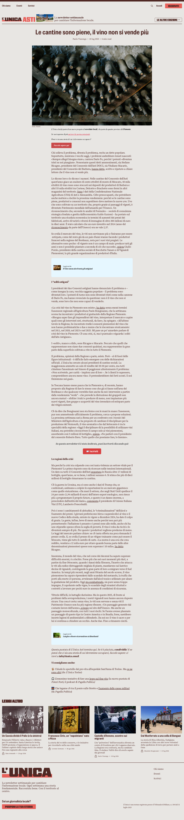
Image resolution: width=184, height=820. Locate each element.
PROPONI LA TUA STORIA (19, 806)
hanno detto (98, 169)
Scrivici (31, 5)
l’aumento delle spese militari (114, 688)
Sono (79, 191)
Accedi (159, 6)
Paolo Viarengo (79, 39)
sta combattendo (94, 582)
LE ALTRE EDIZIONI (167, 20)
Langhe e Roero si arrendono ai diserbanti (80, 636)
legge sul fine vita (98, 678)
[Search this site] (152, 6)
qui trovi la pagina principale (79, 134)
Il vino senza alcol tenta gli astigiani (78, 268)
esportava (96, 472)
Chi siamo (6, 5)
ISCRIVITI (173, 6)
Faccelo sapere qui (61, 145)
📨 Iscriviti (92, 451)
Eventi (19, 5)
